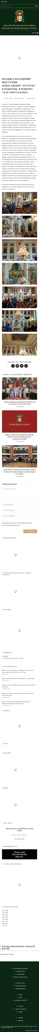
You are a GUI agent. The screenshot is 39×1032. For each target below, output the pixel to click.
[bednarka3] (19, 273)
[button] (34, 33)
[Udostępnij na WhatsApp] (26, 366)
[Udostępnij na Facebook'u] (17, 366)
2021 (3, 921)
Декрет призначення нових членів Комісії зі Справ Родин (18, 678)
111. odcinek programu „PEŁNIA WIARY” (12, 658)
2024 (3, 915)
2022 (3, 919)
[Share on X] (13, 366)
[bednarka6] (19, 226)
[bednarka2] (19, 297)
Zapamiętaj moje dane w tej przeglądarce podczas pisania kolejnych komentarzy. (17, 524)
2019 (3, 925)
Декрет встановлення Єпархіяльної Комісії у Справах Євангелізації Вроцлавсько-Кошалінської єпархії (19, 437)
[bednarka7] (19, 344)
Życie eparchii (19, 98)
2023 (3, 917)
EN (6, 1)
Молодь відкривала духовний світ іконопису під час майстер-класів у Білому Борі (19, 403)
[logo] (19, 16)
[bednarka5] (19, 250)
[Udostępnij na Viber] (21, 366)
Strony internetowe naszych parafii (18, 947)
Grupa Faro (35, 1030)
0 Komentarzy (30, 98)
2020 (3, 923)
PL (1, 1)
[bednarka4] (19, 203)
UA (4, 1)
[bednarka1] (19, 321)
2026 (3, 910)
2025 (3, 913)
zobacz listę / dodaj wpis (19, 835)
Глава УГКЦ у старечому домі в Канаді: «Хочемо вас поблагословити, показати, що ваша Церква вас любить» (19, 472)
